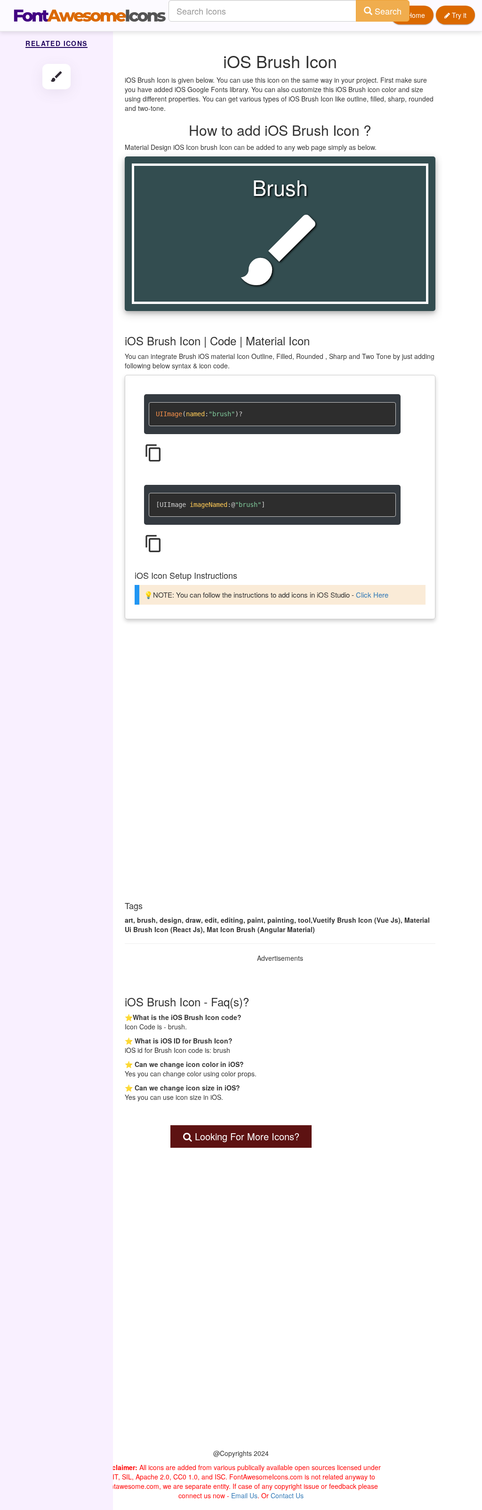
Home (415, 15)
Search (387, 11)
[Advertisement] (280, 699)
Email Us (244, 1495)
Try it (458, 15)
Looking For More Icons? (245, 1136)
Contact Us (287, 1495)
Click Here (372, 594)
